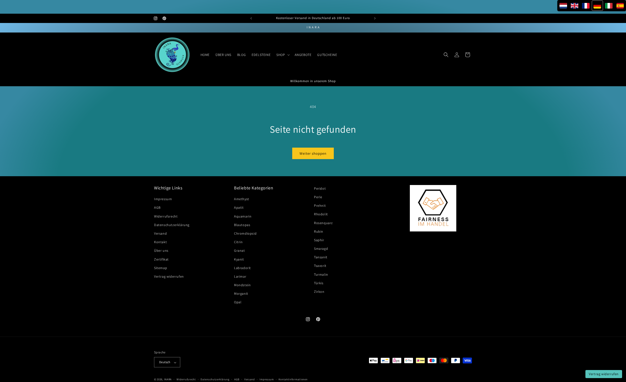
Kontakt (160, 242)
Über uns (161, 251)
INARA (168, 379)
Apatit (239, 208)
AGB (157, 208)
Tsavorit (320, 266)
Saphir (319, 240)
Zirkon (319, 292)
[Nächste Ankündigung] (374, 18)
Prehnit (320, 206)
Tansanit (320, 257)
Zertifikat (161, 259)
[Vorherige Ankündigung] (251, 18)
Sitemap (160, 268)
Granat (239, 251)
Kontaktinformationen (293, 379)
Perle (318, 197)
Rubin (318, 231)
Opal (237, 302)
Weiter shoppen (313, 153)
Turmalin (321, 274)
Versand (160, 233)
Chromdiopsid (245, 233)
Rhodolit (321, 214)
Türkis (319, 283)
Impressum (163, 199)
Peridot (320, 188)
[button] (282, 55)
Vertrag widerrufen (169, 276)
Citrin (238, 242)
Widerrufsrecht (166, 216)
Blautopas (242, 225)
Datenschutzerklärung (172, 225)
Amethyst (241, 199)
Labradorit (242, 268)
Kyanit (239, 259)
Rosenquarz (323, 223)
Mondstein (242, 285)
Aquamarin (242, 216)
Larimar (240, 276)
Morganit (241, 294)
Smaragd (321, 249)
